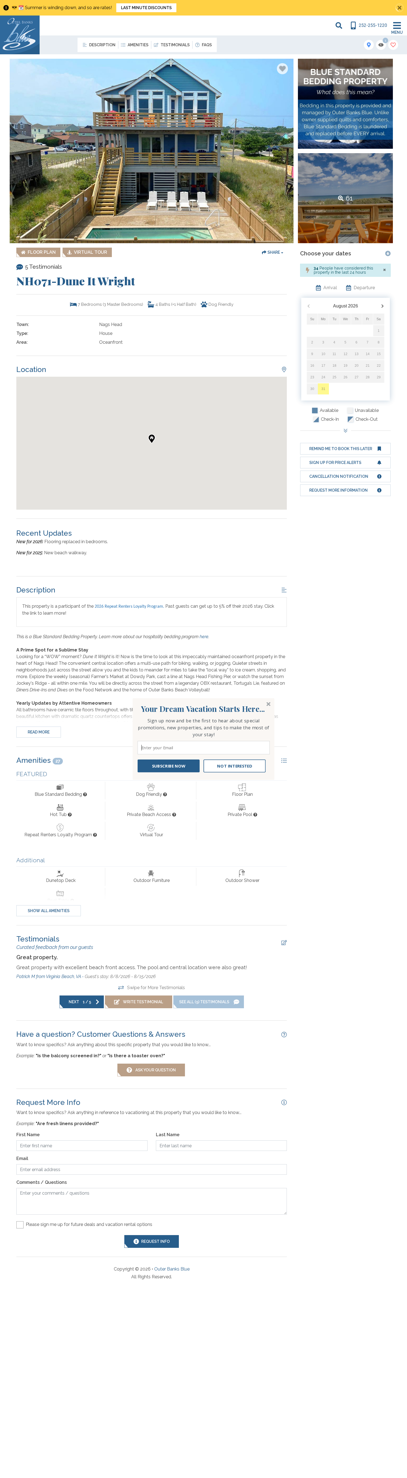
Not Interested (234, 766)
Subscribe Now (168, 766)
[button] (203, 709)
